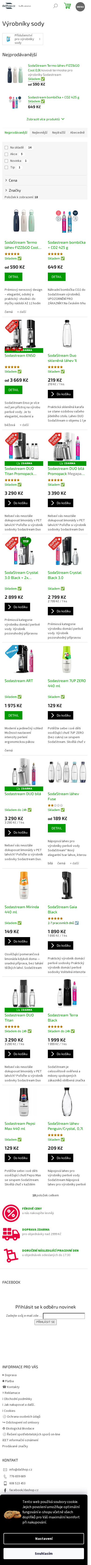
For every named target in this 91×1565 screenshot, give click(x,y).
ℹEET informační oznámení (20, 1440)
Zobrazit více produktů (43, 119)
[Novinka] (24, 659)
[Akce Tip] (24, 551)
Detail (13, 277)
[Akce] (67, 551)
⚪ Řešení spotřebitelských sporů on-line (31, 1434)
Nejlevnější (39, 132)
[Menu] (80, 6)
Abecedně (77, 132)
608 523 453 (17, 1483)
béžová (10, 425)
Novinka (18, 161)
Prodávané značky (15, 1446)
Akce (16, 154)
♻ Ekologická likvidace (18, 1428)
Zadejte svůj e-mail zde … (24, 1315)
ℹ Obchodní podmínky (17, 1399)
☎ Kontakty (11, 1387)
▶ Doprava (9, 1375)
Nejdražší (58, 132)
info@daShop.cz (20, 1469)
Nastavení (43, 1538)
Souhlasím (44, 1553)
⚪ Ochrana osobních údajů (21, 1416)
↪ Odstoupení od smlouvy (20, 1422)
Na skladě (21, 147)
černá (9, 312)
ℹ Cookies (8, 1411)
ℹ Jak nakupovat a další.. (18, 1404)
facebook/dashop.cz (23, 1490)
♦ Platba (8, 1381)
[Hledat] (55, 6)
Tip (15, 167)
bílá (50, 863)
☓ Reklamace (11, 1393)
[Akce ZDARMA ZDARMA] (24, 446)
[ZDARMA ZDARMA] (24, 772)
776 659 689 (17, 1476)
